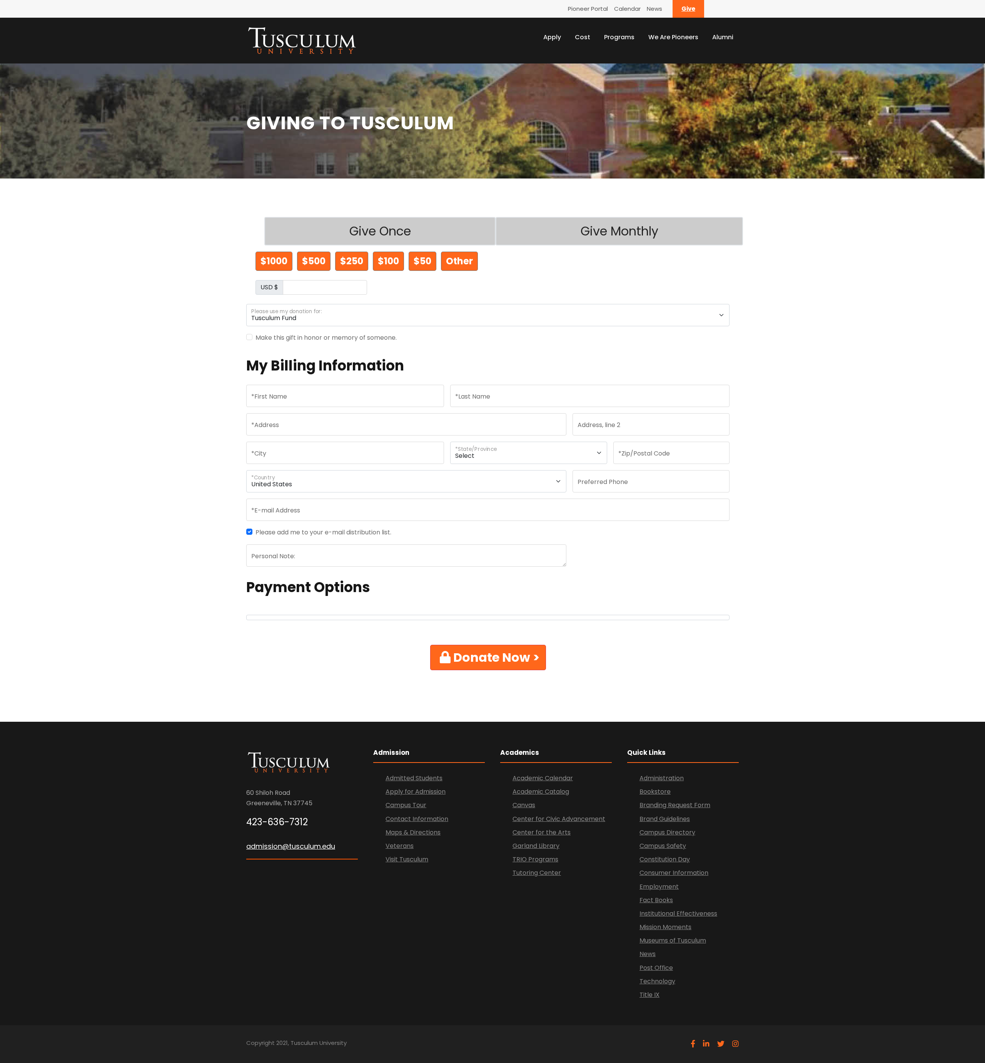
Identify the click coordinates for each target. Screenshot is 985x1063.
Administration (661, 778)
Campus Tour (406, 805)
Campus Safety (662, 845)
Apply (552, 37)
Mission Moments (665, 927)
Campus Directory (667, 832)
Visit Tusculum (407, 859)
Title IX (649, 994)
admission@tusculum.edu (290, 846)
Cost (582, 37)
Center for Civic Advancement (559, 818)
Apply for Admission (416, 791)
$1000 (273, 261)
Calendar (627, 9)
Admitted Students (414, 778)
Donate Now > (495, 657)
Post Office (656, 967)
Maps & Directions (413, 832)
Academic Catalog (541, 791)
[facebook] (693, 1044)
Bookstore (655, 791)
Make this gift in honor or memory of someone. (326, 337)
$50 (422, 261)
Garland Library (536, 845)
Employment (659, 886)
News (654, 9)
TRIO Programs (535, 859)
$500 (314, 261)
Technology (657, 981)
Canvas (524, 805)
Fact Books (656, 900)
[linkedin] (706, 1044)
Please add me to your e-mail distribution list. (323, 532)
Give (688, 9)
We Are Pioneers (673, 37)
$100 (388, 261)
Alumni (722, 37)
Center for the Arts (542, 832)
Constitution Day (664, 859)
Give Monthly (619, 231)
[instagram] (735, 1044)
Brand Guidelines (664, 818)
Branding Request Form (674, 805)
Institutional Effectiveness (678, 913)
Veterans (400, 845)
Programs (619, 37)
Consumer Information (673, 872)
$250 (351, 261)
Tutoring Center (537, 872)
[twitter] (721, 1044)
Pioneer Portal (588, 9)
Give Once (380, 231)
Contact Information (417, 818)
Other (459, 261)
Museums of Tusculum (672, 940)
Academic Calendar (543, 778)
